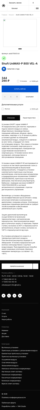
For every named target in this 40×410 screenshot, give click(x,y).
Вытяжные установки (10, 347)
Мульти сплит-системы (10, 384)
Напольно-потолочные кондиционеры (16, 369)
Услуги (4, 316)
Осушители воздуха (9, 359)
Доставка (5, 336)
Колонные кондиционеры (11, 381)
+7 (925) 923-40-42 (9, 282)
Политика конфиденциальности (14, 397)
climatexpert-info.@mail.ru (11, 285)
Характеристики (29, 118)
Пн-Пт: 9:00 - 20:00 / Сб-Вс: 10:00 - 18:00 (17, 276)
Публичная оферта (9, 403)
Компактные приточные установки (15, 353)
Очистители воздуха (9, 362)
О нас (4, 313)
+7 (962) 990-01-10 (9, 279)
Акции (4, 333)
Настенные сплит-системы (12, 372)
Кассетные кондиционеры (12, 378)
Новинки (5, 330)
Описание (11, 118)
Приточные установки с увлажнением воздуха (19, 350)
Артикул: (10, 53)
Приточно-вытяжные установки (14, 356)
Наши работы (7, 319)
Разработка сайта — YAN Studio (14, 406)
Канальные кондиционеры (12, 375)
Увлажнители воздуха (10, 365)
